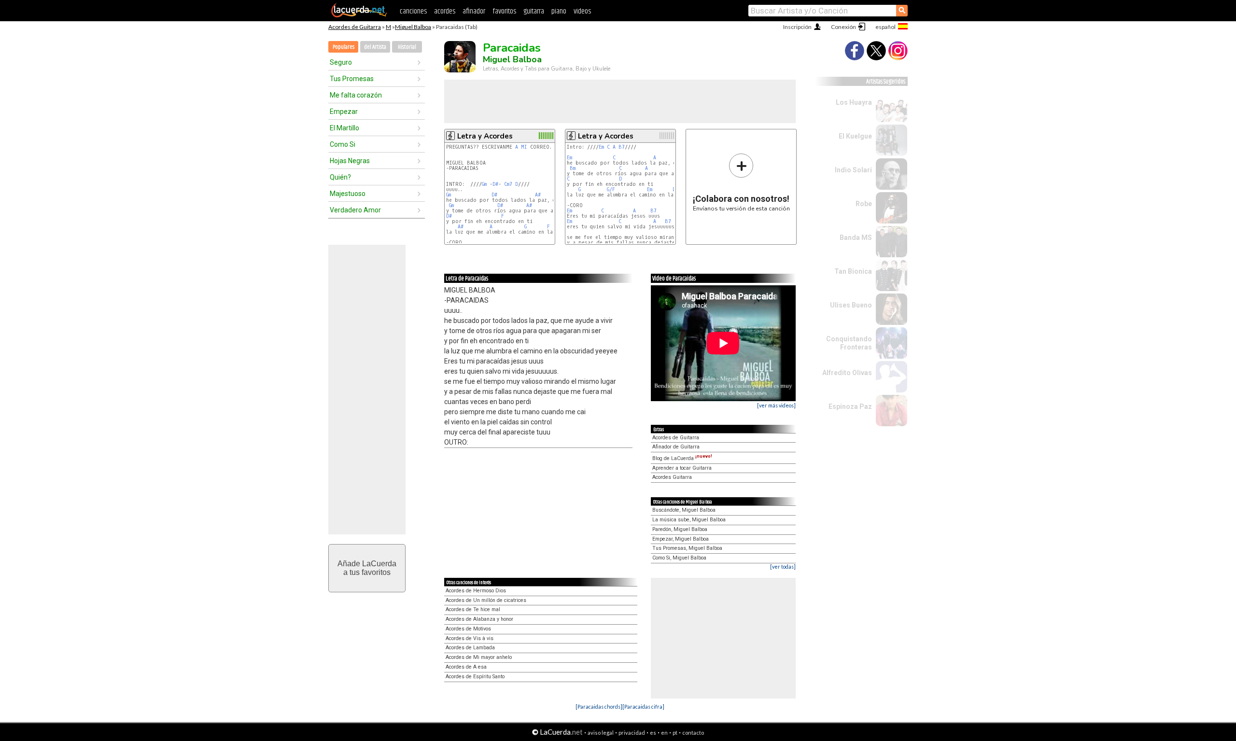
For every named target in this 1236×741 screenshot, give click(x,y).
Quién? (340, 177)
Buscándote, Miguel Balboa (684, 510)
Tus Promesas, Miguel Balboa (687, 548)
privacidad (631, 732)
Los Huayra (854, 102)
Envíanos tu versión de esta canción (741, 182)
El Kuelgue (855, 136)
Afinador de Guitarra (676, 447)
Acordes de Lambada (470, 647)
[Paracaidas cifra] (643, 706)
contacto (693, 732)
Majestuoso (347, 193)
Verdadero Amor (355, 210)
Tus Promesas (352, 79)
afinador (474, 11)
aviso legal (601, 732)
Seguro (341, 62)
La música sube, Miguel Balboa (689, 520)
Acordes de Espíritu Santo (475, 676)
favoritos (504, 11)
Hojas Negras (350, 161)
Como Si (342, 144)
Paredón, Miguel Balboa (679, 529)
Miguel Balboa (413, 26)
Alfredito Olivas (847, 373)
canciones (413, 11)
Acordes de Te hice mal (473, 609)
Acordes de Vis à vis (469, 638)
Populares (343, 47)
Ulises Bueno (851, 305)
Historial (407, 47)
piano (558, 11)
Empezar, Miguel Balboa (680, 539)
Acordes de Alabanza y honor (479, 619)
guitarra (533, 11)
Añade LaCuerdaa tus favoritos (366, 567)
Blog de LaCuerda (682, 458)
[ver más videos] (776, 405)
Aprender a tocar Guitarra (682, 468)
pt (675, 732)
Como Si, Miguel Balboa (679, 558)
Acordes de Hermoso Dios (476, 590)
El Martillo (344, 128)
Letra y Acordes (485, 136)
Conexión (843, 26)
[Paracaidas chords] (599, 706)
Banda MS (856, 237)
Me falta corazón (356, 95)
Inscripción (797, 26)
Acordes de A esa (466, 667)
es (653, 732)
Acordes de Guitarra (354, 26)
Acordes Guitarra (672, 477)
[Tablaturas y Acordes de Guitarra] (359, 15)
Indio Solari (853, 170)
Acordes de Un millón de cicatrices (486, 600)
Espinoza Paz (850, 406)
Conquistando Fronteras (849, 343)
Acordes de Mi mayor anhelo (479, 657)
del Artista (375, 47)
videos (582, 11)
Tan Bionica (853, 271)
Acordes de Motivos (468, 629)
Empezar (344, 111)
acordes (444, 11)
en (664, 732)
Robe (864, 204)
